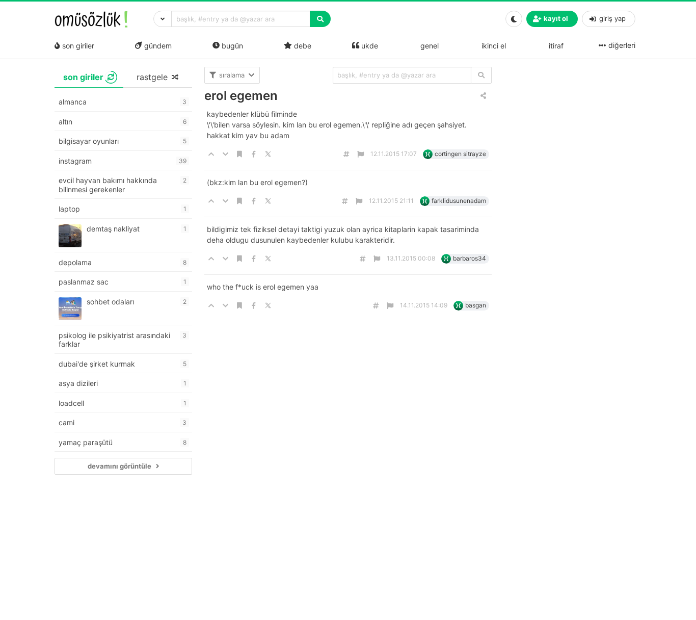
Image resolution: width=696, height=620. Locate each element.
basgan (475, 305)
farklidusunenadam (459, 200)
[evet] (481, 75)
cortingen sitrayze (460, 154)
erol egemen (241, 95)
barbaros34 (469, 258)
